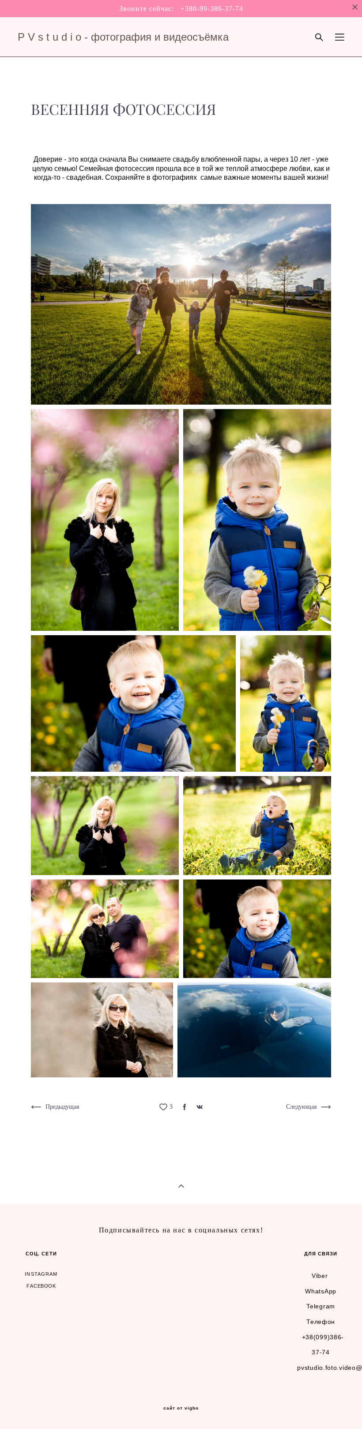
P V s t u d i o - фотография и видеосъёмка (123, 37)
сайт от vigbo (181, 1408)
